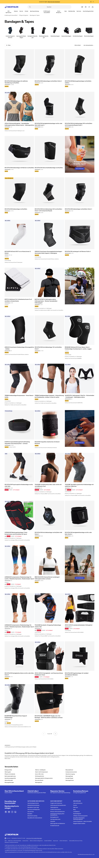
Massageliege (69, 776)
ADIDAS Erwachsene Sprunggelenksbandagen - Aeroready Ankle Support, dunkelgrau (49, 252)
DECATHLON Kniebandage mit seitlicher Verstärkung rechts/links (16, 82)
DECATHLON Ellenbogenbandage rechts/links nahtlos (78, 82)
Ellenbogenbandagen (44, 36)
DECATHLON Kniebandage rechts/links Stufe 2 (48, 81)
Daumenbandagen (66, 36)
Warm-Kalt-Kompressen (41, 772)
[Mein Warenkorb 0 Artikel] (92, 7)
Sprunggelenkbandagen (21, 36)
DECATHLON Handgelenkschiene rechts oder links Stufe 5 (19, 674)
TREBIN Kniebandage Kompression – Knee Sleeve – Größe (19, 396)
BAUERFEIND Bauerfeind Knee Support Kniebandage (16, 716)
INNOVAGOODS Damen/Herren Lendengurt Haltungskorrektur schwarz (47, 577)
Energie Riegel (69, 778)
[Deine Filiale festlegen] (82, 7)
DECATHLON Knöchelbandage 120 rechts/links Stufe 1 (48, 348)
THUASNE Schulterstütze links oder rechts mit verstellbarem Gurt (48, 485)
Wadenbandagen (55, 36)
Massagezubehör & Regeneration (44, 778)
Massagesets (38, 782)
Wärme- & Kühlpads (40, 769)
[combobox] (89, 45)
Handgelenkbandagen (33, 36)
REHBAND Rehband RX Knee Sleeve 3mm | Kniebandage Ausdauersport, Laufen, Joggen (78, 348)
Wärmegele (8, 772)
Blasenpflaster (69, 769)
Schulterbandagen (78, 36)
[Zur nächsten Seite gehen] (55, 733)
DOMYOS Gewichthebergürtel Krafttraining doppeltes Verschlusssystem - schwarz (17, 442)
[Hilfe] (85, 7)
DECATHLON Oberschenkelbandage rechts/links (49, 167)
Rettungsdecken (39, 776)
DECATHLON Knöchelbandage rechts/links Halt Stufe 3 (48, 533)
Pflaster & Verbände (10, 774)
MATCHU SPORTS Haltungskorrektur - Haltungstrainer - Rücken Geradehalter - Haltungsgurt (46, 301)
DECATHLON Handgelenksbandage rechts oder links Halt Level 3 (48, 124)
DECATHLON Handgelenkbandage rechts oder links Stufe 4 (78, 533)
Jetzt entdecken (79, 168)
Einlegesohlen (8, 769)
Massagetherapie (9, 782)
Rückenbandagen (89, 36)
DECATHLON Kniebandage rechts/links (16, 209)
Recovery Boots (39, 780)
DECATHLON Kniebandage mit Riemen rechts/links (19, 167)
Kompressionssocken (71, 772)
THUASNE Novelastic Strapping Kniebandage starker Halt (48, 625)
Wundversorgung (70, 774)
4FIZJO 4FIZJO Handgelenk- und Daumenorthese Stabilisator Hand (49, 674)
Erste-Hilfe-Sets (39, 774)
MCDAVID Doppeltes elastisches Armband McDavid (47, 442)
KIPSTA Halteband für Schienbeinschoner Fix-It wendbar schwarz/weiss (18, 300)
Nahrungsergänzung (10, 776)
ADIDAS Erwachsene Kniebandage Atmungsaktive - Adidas (19, 348)
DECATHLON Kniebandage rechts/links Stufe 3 (78, 209)
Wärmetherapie (9, 780)
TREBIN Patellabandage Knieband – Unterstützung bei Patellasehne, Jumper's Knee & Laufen (49, 396)
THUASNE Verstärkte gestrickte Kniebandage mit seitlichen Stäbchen (79, 485)
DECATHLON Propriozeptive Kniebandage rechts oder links (19, 485)
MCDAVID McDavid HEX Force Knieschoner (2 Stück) (18, 252)
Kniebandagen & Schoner (10, 36)
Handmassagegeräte (10, 778)
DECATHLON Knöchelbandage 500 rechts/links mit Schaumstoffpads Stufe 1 (78, 124)
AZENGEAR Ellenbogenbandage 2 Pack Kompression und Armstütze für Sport (16, 533)
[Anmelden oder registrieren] (89, 7)
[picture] (19, 64)
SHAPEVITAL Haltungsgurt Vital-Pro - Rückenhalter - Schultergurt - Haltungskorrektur (79, 396)
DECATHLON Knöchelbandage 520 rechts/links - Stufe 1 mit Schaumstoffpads (49, 209)
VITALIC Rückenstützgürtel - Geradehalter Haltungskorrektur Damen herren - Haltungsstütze (19, 124)
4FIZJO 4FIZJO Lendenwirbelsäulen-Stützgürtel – (79, 625)
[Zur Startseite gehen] (11, 7)
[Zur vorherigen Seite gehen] (43, 733)
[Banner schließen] (93, 2)
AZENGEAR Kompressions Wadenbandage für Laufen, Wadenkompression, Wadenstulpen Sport (19, 577)
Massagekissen (70, 780)
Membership (71, 11)
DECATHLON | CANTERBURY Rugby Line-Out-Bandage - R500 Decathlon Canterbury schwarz (49, 716)
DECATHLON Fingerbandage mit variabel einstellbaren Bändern (76, 674)
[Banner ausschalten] (91, 2)
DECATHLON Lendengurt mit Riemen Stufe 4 (78, 251)
